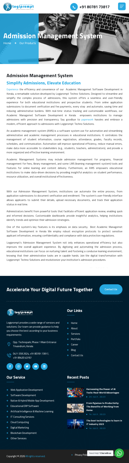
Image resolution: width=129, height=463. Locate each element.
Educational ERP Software (25, 406)
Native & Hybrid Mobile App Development (32, 400)
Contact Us (111, 289)
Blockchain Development (24, 433)
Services (75, 334)
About (74, 328)
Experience (12, 89)
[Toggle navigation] (122, 6)
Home (7, 43)
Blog (73, 350)
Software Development (23, 395)
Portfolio (75, 339)
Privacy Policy (82, 455)
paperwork (87, 119)
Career (74, 344)
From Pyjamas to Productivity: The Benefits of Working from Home (102, 406)
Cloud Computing (20, 422)
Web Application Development (27, 390)
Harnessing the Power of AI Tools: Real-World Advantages (102, 390)
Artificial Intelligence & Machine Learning (32, 411)
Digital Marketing (20, 427)
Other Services (19, 438)
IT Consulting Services (22, 417)
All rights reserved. (35, 456)
